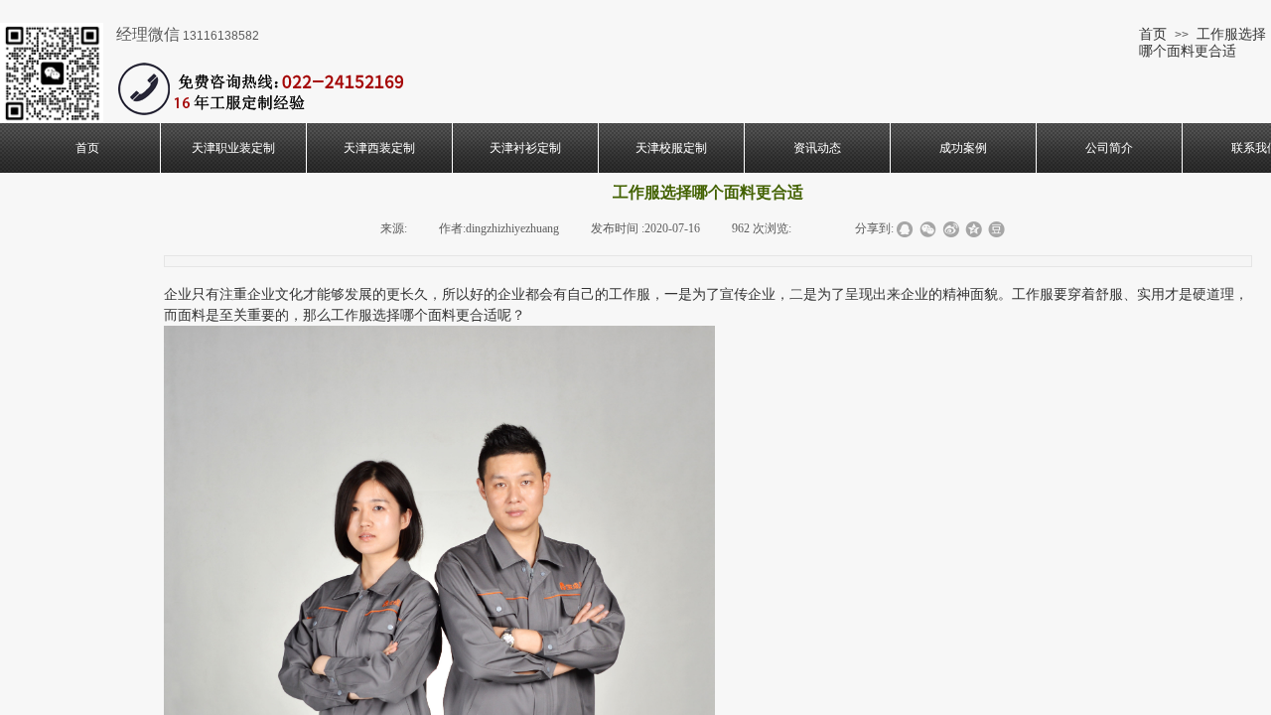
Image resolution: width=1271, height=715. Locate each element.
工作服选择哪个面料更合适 (1202, 42)
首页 (1153, 34)
